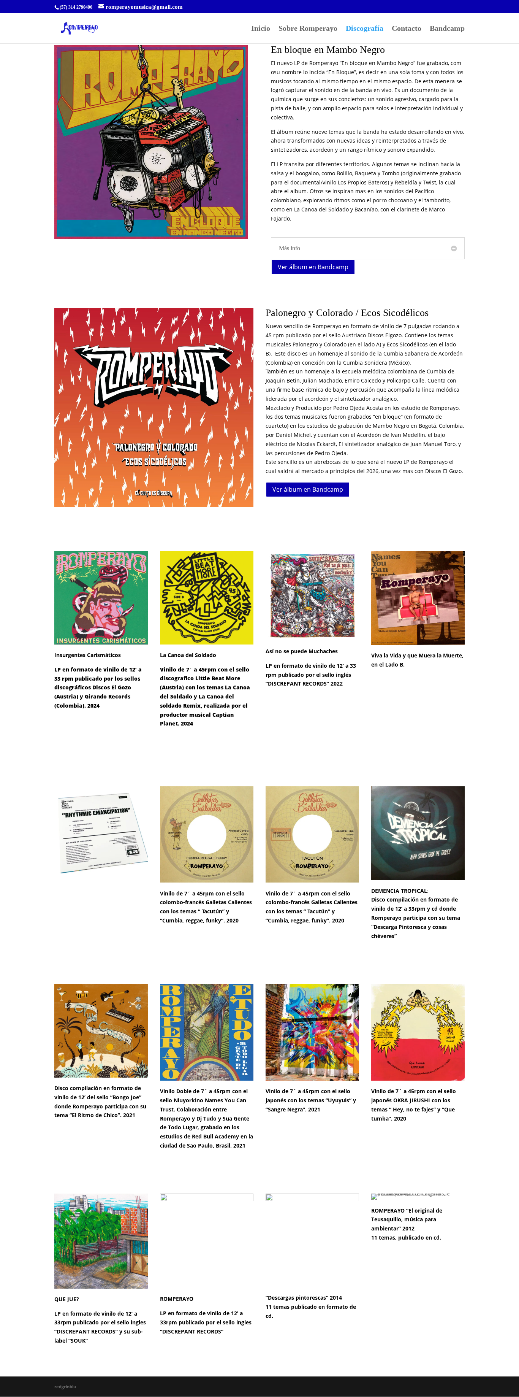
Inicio (260, 28)
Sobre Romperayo (307, 28)
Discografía (364, 28)
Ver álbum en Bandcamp (313, 267)
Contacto (406, 28)
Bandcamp (447, 28)
